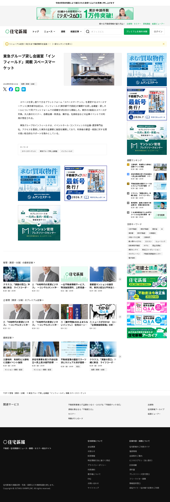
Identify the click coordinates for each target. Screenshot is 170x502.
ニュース (48, 31)
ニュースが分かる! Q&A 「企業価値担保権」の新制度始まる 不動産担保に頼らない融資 (104, 326)
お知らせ (91, 451)
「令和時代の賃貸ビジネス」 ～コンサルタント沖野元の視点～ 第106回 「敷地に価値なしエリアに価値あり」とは (45, 327)
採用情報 (91, 456)
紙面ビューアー (158, 24)
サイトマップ (93, 487)
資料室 (132, 469)
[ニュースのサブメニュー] (54, 31)
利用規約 (91, 469)
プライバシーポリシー (97, 465)
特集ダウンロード (75, 418)
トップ (35, 31)
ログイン (158, 31)
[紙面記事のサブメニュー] (81, 31)
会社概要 (91, 446)
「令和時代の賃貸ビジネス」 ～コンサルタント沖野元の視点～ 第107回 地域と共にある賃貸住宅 (45, 289)
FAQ (89, 478)
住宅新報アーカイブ (156, 409)
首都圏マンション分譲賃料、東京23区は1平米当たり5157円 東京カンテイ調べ (103, 287)
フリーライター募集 (137, 478)
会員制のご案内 (135, 456)
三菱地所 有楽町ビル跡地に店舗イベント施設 (16, 361)
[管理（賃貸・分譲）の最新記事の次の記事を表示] (120, 279)
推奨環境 (133, 451)
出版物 (129, 24)
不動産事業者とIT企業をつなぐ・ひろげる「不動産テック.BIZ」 (95, 404)
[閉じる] (164, 44)
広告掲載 (133, 465)
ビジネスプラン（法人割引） (141, 460)
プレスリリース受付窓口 (139, 474)
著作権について (94, 474)
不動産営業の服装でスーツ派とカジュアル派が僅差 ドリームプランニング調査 (73, 362)
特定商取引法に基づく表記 (99, 460)
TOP (5, 393)
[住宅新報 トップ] (16, 31)
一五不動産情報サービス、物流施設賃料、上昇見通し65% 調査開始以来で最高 (73, 287)
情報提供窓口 (135, 483)
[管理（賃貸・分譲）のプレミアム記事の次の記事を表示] (120, 316)
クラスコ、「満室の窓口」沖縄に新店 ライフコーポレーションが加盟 (16, 287)
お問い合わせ (93, 483)
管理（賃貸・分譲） (17, 393)
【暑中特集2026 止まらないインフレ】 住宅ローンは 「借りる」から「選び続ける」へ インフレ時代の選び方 (75, 327)
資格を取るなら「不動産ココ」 (81, 409)
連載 (63, 31)
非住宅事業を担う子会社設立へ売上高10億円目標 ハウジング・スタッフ (45, 362)
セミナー (137, 24)
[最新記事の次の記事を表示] (120, 356)
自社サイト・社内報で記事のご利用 (144, 487)
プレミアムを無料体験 (136, 31)
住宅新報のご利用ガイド (139, 446)
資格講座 (146, 24)
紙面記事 (75, 31)
